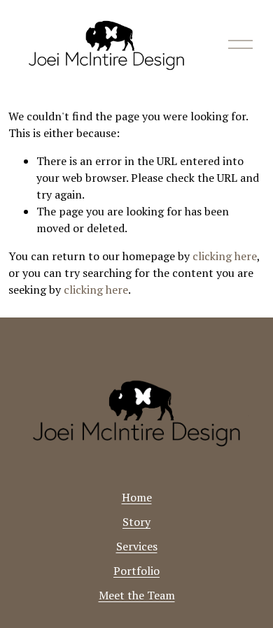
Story (136, 521)
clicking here (224, 256)
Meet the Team (137, 595)
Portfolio (136, 570)
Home (137, 497)
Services (137, 546)
